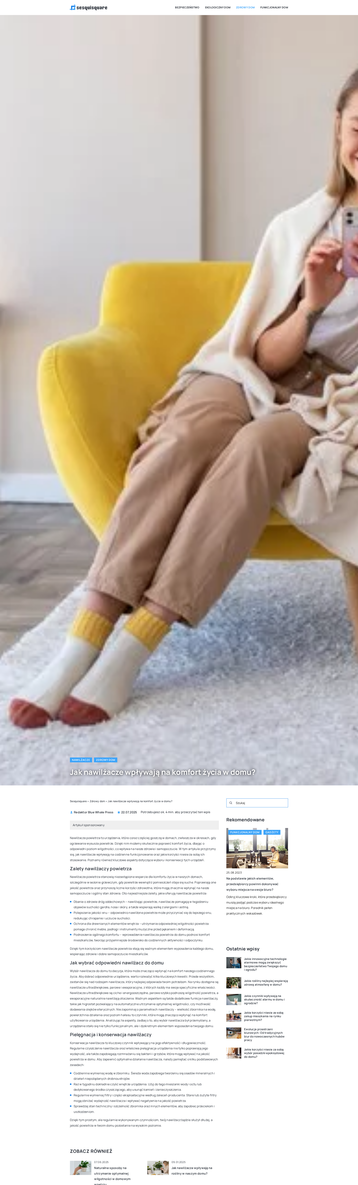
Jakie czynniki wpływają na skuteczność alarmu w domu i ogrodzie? (264, 999)
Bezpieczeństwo (187, 7)
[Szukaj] (230, 802)
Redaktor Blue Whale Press (94, 812)
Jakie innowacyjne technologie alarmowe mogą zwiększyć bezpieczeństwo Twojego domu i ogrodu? (265, 964)
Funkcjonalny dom (274, 7)
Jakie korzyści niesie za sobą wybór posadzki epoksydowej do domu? (264, 1053)
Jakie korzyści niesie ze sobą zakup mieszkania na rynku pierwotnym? (264, 1016)
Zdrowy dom (245, 7)
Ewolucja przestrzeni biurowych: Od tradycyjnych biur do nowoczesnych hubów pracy (264, 1034)
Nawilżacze (81, 760)
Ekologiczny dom (218, 7)
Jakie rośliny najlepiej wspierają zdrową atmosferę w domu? (266, 983)
